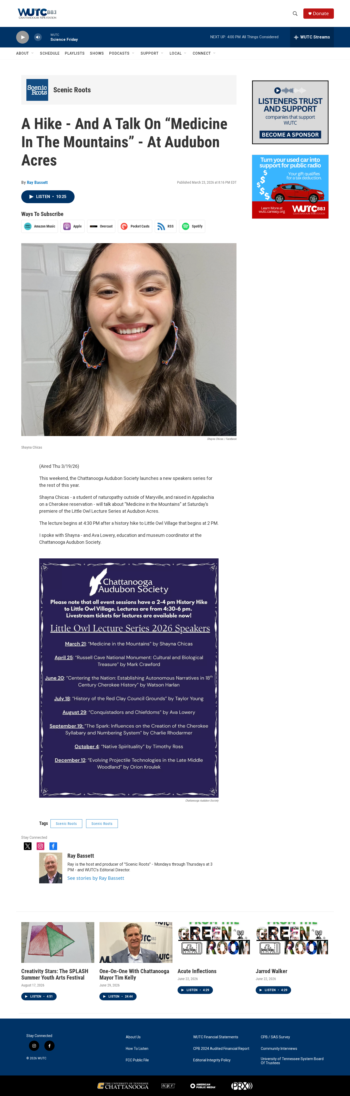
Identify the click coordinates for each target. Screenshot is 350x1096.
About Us (133, 1037)
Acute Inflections (197, 971)
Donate (321, 13)
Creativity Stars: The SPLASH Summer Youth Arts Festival (54, 974)
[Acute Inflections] (214, 942)
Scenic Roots (72, 90)
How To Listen (137, 1049)
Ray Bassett (37, 182)
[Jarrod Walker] (292, 942)
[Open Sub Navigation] (33, 53)
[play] (22, 37)
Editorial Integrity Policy (212, 1060)
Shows (97, 53)
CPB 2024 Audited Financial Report (221, 1049)
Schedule (50, 53)
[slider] (46, 37)
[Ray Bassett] (50, 868)
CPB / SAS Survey (275, 1037)
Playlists (75, 53)
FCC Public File (137, 1060)
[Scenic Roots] (37, 90)
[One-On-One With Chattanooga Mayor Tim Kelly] (135, 942)
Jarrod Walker (271, 971)
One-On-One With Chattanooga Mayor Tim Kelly (134, 974)
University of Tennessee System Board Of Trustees (292, 1061)
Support (150, 53)
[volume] (38, 37)
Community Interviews (279, 1049)
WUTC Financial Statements (215, 1037)
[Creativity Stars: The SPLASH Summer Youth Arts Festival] (57, 942)
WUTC (42, 1058)
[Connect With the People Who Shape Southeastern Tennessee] (290, 112)
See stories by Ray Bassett (95, 878)
